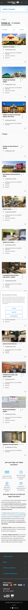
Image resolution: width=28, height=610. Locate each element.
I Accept (14, 308)
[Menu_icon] (1, 2)
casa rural (22, 516)
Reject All (14, 312)
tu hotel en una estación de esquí (10, 514)
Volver (4, 19)
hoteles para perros (8, 516)
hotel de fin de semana (19, 513)
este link (15, 538)
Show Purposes (14, 316)
